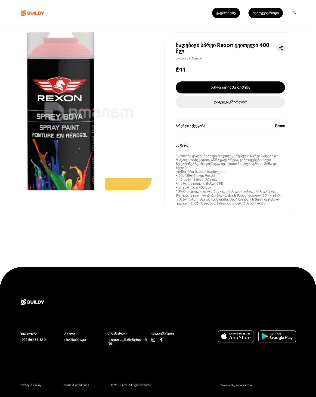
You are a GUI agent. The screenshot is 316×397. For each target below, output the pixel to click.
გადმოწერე (226, 13)
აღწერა (182, 145)
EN (293, 13)
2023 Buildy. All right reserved (131, 385)
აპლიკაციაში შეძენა (230, 87)
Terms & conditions (76, 385)
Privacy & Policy (30, 385)
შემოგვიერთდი (266, 13)
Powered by (228, 385)
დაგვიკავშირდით (230, 101)
